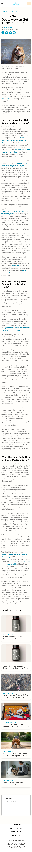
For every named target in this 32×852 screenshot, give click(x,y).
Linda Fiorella (8, 27)
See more (7, 809)
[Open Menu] (2, 3)
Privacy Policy (16, 828)
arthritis (15, 266)
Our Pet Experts (14, 11)
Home (3, 11)
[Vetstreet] (15, 3)
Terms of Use (16, 825)
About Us (16, 835)
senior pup (5, 99)
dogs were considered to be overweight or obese (13, 140)
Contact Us (16, 832)
